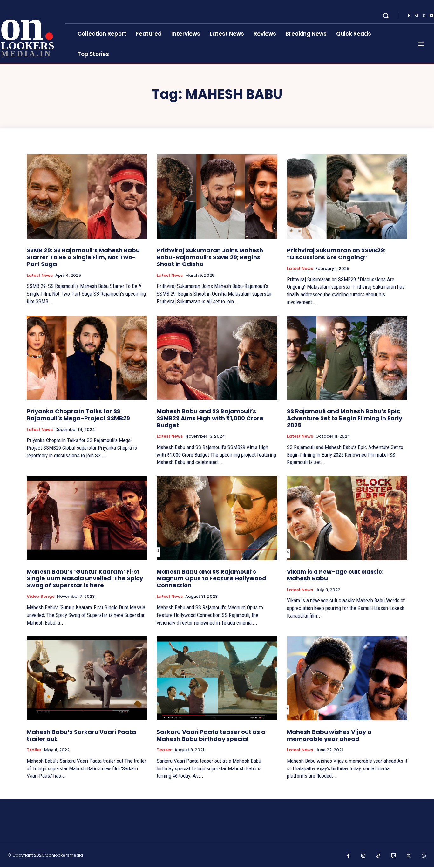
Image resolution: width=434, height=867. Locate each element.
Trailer (34, 750)
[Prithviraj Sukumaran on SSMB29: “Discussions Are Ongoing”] (347, 196)
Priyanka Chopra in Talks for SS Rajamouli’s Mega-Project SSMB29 (78, 414)
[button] (385, 15)
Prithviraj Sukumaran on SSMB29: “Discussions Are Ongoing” (336, 253)
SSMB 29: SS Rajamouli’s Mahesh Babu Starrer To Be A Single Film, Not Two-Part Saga (83, 257)
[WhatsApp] (424, 856)
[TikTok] (378, 856)
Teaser (164, 750)
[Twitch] (394, 856)
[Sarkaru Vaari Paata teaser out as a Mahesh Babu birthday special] (217, 678)
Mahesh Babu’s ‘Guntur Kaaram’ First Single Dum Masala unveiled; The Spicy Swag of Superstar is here (85, 578)
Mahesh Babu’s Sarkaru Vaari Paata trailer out (81, 735)
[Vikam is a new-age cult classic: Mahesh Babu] (347, 518)
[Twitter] (424, 16)
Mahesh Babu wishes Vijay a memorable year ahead (329, 735)
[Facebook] (408, 16)
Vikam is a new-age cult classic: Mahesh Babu (335, 575)
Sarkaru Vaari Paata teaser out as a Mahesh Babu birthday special (211, 735)
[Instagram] (416, 16)
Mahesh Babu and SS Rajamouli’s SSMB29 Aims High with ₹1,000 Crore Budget (210, 418)
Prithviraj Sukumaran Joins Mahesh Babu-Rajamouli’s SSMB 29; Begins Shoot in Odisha (210, 257)
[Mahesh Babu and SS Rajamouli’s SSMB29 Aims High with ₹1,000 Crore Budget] (217, 358)
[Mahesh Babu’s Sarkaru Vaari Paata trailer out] (87, 678)
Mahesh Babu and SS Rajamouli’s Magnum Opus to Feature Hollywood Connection (211, 578)
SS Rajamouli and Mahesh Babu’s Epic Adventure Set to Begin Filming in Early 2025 (344, 418)
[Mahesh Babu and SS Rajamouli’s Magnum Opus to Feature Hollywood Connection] (217, 518)
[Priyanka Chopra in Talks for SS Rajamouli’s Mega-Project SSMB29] (87, 358)
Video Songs (40, 596)
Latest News (40, 275)
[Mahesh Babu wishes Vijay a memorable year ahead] (347, 678)
